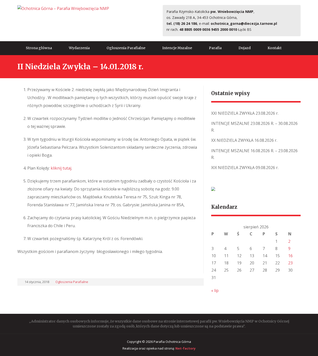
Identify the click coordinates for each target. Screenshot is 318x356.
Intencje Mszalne (177, 48)
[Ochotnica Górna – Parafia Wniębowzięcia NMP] (63, 8)
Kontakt (274, 48)
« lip (215, 290)
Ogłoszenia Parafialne (126, 48)
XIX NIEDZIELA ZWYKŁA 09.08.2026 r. (244, 167)
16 (290, 255)
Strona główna (39, 48)
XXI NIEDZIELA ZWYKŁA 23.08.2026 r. (244, 113)
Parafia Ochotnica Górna (172, 341)
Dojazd (244, 48)
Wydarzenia (79, 48)
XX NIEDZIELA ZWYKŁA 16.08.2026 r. (244, 140)
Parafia (215, 48)
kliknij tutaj (61, 168)
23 (290, 263)
